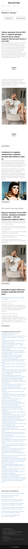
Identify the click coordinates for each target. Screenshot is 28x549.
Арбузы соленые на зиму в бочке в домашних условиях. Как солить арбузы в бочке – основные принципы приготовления (12, 345)
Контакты (5, 531)
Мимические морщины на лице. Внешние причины (14, 394)
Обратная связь (6, 537)
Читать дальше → (6, 146)
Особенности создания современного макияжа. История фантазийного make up (13, 155)
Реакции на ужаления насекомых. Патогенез (12, 355)
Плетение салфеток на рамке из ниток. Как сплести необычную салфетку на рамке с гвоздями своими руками (13, 361)
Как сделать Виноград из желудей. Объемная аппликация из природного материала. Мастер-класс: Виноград (13, 466)
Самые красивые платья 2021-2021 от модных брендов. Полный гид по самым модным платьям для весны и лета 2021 (13, 36)
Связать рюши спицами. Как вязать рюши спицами (12, 493)
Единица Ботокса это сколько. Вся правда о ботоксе (14, 336)
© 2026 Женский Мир (7, 529)
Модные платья (8, 18)
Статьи (13, 5)
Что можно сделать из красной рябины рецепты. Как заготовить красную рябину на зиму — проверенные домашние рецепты (14, 445)
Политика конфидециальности (9, 533)
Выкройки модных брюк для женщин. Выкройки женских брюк (13, 291)
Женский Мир (14, 2)
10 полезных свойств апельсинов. (10, 404)
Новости (9, 5)
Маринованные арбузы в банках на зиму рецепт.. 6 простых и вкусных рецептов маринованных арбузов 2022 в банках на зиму (13, 352)
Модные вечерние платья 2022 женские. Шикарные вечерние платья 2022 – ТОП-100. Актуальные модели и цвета (13, 215)
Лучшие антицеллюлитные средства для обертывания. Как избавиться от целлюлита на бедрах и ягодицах (13, 388)
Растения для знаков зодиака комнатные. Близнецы (14, 439)
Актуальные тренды (20, 18)
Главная (3, 5)
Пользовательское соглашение (15, 531)
